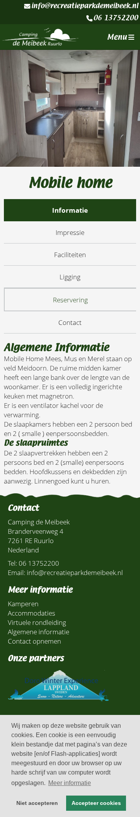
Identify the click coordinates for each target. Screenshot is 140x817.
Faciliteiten (70, 254)
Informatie (70, 210)
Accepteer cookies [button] (96, 803)
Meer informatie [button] (69, 783)
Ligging (70, 276)
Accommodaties (31, 613)
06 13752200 (115, 18)
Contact (70, 322)
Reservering (70, 299)
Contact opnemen (34, 641)
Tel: (12, 563)
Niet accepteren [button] (37, 803)
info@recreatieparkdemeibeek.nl (84, 6)
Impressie (70, 232)
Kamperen (23, 603)
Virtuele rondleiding (37, 622)
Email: (16, 572)
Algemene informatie (38, 631)
